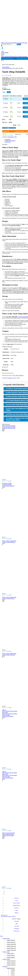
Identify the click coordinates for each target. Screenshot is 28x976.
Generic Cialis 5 (10, 953)
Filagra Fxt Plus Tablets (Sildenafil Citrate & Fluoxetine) (9, 778)
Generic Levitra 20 (11, 962)
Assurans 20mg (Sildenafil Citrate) (8, 486)
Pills (16, 137)
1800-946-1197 (7, 48)
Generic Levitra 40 (11, 964)
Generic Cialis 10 (11, 955)
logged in (10, 378)
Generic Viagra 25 (11, 940)
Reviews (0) (8, 142)
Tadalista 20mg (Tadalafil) (8, 835)
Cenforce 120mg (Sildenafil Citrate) (8, 542)
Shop (3, 51)
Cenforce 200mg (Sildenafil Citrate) (8, 655)
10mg (4, 92)
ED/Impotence (8, 68)
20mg (9, 92)
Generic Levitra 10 (11, 960)
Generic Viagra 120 (11, 946)
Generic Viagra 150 (11, 948)
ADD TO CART (12, 127)
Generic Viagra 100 (11, 944)
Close (1, 936)
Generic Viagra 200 (11, 950)
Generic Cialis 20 (11, 957)
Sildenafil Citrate (10, 968)
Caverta (12, 973)
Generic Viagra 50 (11, 942)
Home (3, 68)
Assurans (13, 969)
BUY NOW (5, 127)
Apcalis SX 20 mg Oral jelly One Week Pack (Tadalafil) (8, 428)
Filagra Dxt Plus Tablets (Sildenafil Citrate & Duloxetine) (9, 716)
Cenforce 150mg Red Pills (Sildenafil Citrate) (8, 598)
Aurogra (13, 971)
